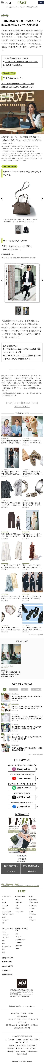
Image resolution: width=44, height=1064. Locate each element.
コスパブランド (6, 911)
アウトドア (5, 937)
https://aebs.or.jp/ (25, 996)
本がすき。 (33, 1048)
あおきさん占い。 (8, 958)
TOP (2, 883)
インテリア (5, 935)
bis (17, 1042)
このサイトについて (14, 1019)
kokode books (32, 1051)
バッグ (16, 883)
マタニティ (5, 920)
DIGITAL (23, 1013)
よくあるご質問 (24, 1025)
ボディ (17, 908)
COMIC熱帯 (31, 1045)
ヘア (17, 905)
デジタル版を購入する (31, 866)
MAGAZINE (15, 1013)
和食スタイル (24, 1042)
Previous (1, 199)
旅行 (3, 940)
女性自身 (12, 1045)
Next (42, 199)
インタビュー (19, 937)
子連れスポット (33, 902)
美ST (37, 1039)
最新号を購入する (10, 866)
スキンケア (19, 902)
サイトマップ (22, 1022)
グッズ (31, 911)
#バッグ (9, 403)
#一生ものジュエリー (13, 7)
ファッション (4, 14)
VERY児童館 (32, 900)
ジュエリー (5, 905)
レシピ (4, 932)
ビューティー (20, 896)
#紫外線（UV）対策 (31, 7)
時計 (3, 923)
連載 (17, 934)
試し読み (10, 871)
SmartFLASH (21, 1045)
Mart (31, 1039)
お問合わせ (34, 1025)
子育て (31, 896)
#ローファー (17, 403)
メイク (17, 900)
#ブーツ (34, 403)
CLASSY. (12, 1039)
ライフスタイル (7, 928)
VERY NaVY (6, 970)
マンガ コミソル (23, 1048)
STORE (30, 1013)
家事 (3, 943)
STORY (25, 1039)
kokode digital (22, 1054)
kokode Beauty (20, 1051)
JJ (6, 1039)
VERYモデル (19, 942)
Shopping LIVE (7, 966)
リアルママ (32, 920)
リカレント (19, 945)
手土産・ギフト (6, 946)
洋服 (3, 908)
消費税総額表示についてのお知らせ (22, 1006)
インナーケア (19, 911)
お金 (3, 949)
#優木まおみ (26, 403)
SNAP (4, 917)
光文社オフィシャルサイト (22, 1028)
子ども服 (31, 908)
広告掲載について (11, 1025)
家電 (3, 952)
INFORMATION (22, 1016)
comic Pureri (11, 1048)
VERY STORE (7, 962)
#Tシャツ (22, 7)
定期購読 (31, 871)
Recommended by (33, 634)
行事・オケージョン (8, 914)
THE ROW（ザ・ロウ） (18, 47)
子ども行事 (32, 914)
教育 (30, 917)
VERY (19, 1039)
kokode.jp (10, 1051)
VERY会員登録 (7, 974)
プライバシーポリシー (29, 1019)
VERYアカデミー (20, 939)
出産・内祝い (33, 905)
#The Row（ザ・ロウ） (22, 406)
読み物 (17, 948)
